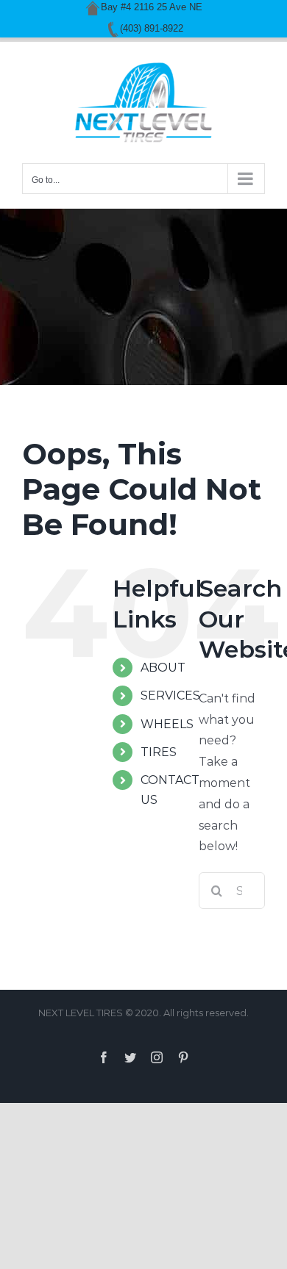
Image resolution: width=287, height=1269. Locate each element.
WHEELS (167, 724)
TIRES (159, 752)
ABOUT (163, 668)
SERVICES (170, 695)
